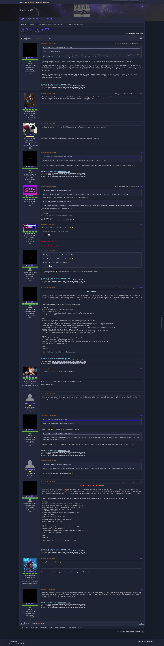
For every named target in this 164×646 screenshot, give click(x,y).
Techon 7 (31, 196)
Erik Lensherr (31, 572)
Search (32, 19)
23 (36, 38)
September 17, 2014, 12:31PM (48, 368)
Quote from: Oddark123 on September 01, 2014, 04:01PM (58, 156)
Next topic (139, 33)
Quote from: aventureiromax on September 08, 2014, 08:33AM (59, 254)
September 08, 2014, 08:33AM (48, 224)
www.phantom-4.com (64, 84)
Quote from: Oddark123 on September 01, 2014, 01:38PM (58, 47)
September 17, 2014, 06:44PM (48, 393)
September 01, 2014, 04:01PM (48, 123)
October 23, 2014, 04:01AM (48, 589)
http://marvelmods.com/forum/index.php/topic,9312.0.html (73, 572)
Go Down (23, 38)
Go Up (22, 623)
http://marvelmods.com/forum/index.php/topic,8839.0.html (68, 89)
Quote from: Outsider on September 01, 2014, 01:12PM (57, 190)
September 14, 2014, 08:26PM (48, 287)
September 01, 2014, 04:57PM (48, 152)
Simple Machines (21, 643)
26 (43, 38)
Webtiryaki (16, 641)
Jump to (119, 631)
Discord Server (41, 19)
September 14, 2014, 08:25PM (48, 251)
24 (38, 38)
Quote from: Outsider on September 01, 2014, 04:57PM (57, 201)
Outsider (31, 58)
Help (139, 641)
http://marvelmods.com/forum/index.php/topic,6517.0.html (56, 215)
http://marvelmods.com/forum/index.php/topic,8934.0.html (66, 381)
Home (25, 19)
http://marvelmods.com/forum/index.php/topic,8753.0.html (68, 86)
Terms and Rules (146, 641)
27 (45, 38)
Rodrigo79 (31, 403)
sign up (46, 2)
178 (49, 38)
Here (52, 242)
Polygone (30, 376)
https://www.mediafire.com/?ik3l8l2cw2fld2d (62, 352)
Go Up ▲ (153, 641)
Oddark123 (31, 134)
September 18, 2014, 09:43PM (48, 481)
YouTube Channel (53, 19)
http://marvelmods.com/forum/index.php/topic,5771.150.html (57, 220)
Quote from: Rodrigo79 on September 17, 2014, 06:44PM (58, 433)
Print (141, 38)
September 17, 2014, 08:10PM (48, 415)
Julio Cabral (30, 108)
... (35, 38)
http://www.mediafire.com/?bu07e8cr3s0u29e (63, 541)
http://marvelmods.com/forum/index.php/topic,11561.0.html (69, 87)
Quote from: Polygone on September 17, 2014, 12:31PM (57, 419)
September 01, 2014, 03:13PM (48, 93)
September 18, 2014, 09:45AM (48, 460)
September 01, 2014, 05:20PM (48, 186)
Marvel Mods (26, 10)
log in (40, 2)
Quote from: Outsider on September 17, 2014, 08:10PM (57, 464)
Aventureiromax (31, 230)
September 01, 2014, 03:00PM (48, 43)
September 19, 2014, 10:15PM (48, 558)
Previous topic (130, 33)
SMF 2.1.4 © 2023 (13, 643)
